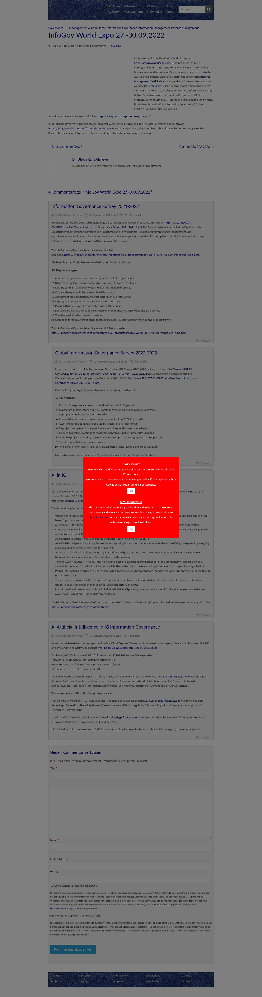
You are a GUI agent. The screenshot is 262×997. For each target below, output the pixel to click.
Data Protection (99, 517)
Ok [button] (131, 491)
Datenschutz (130, 474)
